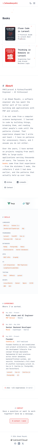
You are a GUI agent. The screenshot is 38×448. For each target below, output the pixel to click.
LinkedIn (22, 182)
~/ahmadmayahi (11, 3)
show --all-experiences (19, 388)
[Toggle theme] (31, 3)
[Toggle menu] (34, 3)
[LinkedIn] (19, 443)
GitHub (9, 182)
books (5, 163)
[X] (23, 443)
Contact (10, 187)
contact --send (19, 421)
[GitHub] (15, 443)
